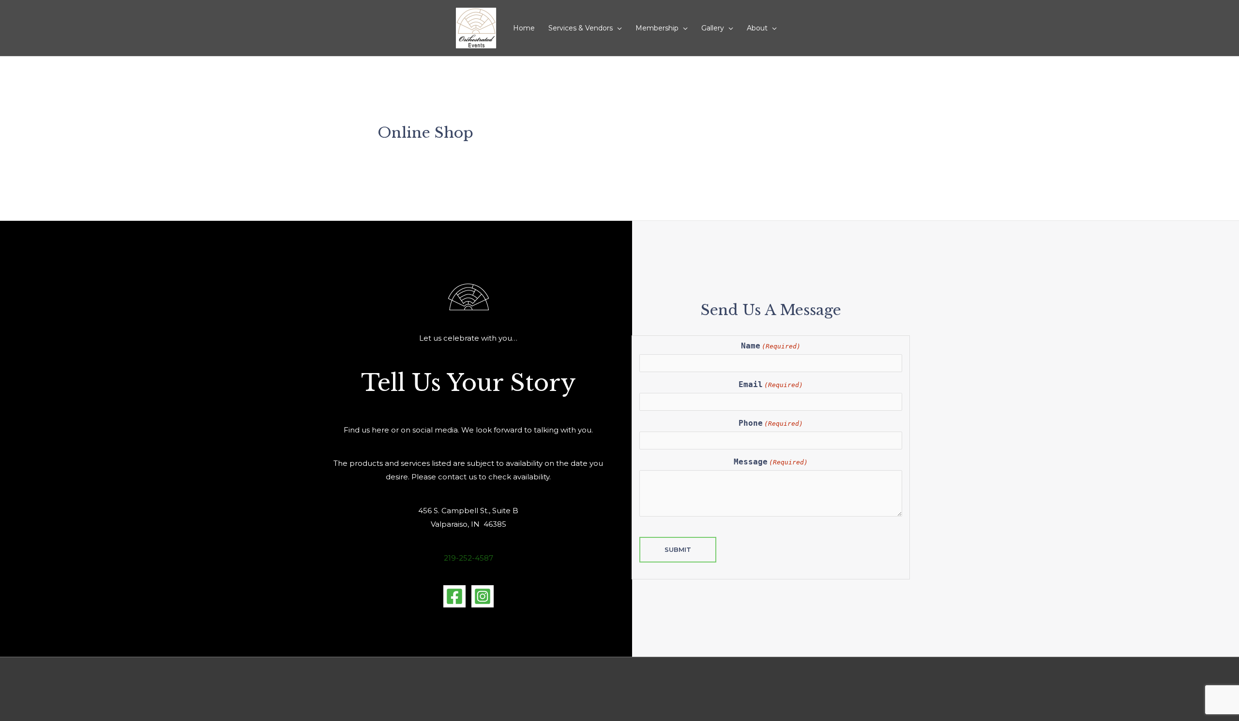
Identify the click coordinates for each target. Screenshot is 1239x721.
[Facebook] (454, 596)
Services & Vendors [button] (580, 28)
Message (771, 461)
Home (524, 28)
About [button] (757, 28)
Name (771, 345)
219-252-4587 (468, 557)
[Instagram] (482, 596)
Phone (771, 423)
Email (771, 384)
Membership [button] (657, 28)
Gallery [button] (712, 28)
